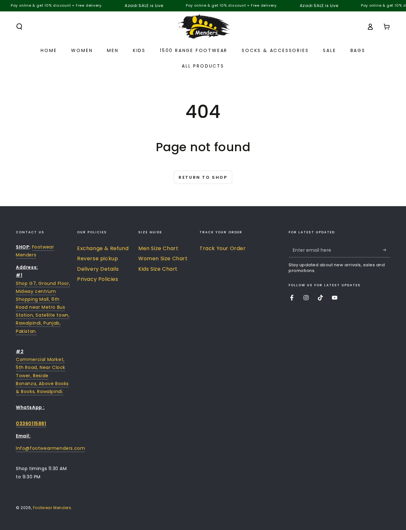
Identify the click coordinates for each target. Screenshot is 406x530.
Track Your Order (223, 248)
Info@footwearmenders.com (50, 448)
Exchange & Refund (102, 248)
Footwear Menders (52, 507)
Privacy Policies (97, 279)
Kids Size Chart (158, 269)
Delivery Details (98, 269)
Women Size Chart (163, 258)
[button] (19, 27)
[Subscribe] (386, 250)
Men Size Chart (158, 248)
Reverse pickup (97, 258)
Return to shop (203, 177)
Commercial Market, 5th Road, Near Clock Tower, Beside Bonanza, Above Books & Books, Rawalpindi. (42, 375)
